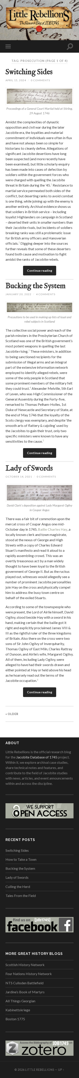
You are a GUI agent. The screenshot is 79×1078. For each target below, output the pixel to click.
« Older (11, 714)
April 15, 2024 (15, 80)
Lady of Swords (29, 468)
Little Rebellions (39, 1069)
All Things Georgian (20, 1001)
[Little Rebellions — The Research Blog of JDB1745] (39, 20)
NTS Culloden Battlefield (24, 983)
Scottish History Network (25, 965)
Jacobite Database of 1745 (36, 757)
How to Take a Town (20, 859)
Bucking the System (35, 286)
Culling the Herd (17, 886)
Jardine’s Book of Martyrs (25, 992)
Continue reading (39, 270)
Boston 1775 (15, 1019)
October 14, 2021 (18, 476)
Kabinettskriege (17, 1010)
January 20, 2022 (18, 294)
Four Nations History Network (28, 974)
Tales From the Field (20, 895)
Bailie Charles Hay (52, 529)
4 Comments (45, 294)
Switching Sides (29, 72)
